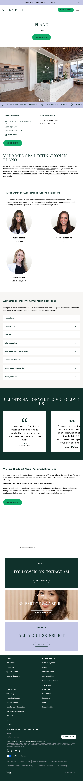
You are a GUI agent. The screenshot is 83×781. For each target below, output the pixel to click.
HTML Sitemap (62, 766)
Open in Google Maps (26, 547)
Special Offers (12, 672)
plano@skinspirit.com (13, 130)
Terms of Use (60, 744)
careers (9, 716)
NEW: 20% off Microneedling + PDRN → (40, 2)
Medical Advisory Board (15, 711)
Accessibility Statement (45, 766)
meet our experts (13, 698)
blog (8, 720)
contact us (46, 693)
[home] (14, 10)
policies (9, 725)
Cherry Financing (13, 676)
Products (10, 667)
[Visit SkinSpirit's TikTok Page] (19, 751)
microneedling (48, 676)
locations (46, 698)
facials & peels (48, 672)
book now (65, 10)
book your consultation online (52, 493)
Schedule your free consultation (24, 174)
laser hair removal (49, 680)
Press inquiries (48, 707)
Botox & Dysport (48, 663)
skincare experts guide (46, 169)
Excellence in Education (15, 707)
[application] (41, 528)
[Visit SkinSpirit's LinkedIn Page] (16, 751)
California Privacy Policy (59, 762)
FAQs (44, 702)
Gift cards (10, 663)
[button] (78, 2)
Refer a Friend (12, 702)
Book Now (42, 37)
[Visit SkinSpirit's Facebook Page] (12, 751)
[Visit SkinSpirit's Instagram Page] (7, 751)
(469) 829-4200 (11, 127)
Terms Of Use (25, 762)
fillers (44, 667)
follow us (41, 581)
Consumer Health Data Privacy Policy (20, 766)
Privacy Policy (52, 744)
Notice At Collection (40, 762)
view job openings (41, 613)
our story (41, 644)
